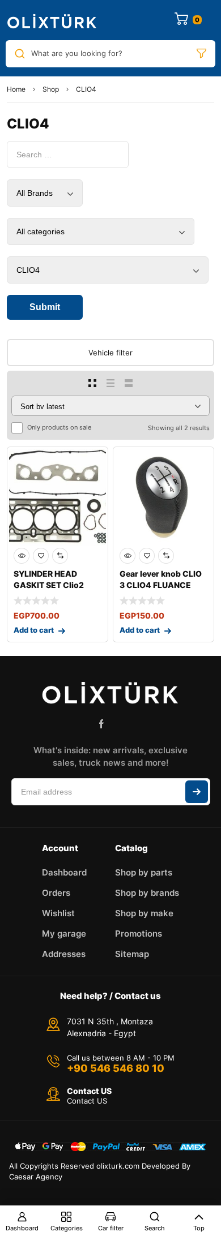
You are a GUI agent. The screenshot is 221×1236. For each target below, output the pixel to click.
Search (154, 1228)
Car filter (111, 1228)
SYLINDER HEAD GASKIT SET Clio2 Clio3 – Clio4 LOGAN (54, 585)
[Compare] (60, 556)
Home (16, 89)
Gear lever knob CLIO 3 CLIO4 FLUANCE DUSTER (161, 585)
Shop (50, 89)
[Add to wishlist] (41, 556)
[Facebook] (101, 724)
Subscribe (196, 791)
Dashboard (22, 1228)
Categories (66, 1228)
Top (199, 1228)
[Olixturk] (52, 20)
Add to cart (34, 629)
